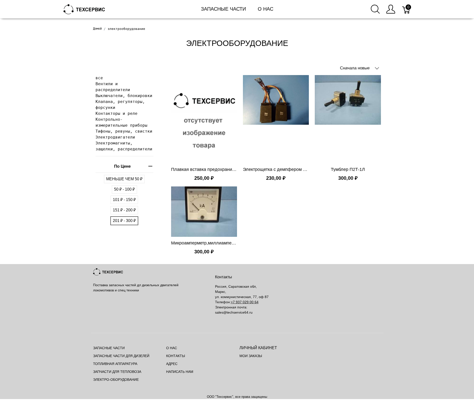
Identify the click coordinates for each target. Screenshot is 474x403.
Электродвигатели (115, 137)
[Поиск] (375, 9)
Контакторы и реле (117, 113)
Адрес (172, 364)
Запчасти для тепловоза (117, 372)
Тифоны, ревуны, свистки (124, 131)
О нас (265, 9)
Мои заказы (250, 356)
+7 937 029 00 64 (244, 302)
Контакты (175, 356)
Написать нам (179, 372)
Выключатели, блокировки (124, 95)
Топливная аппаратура (115, 364)
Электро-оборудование (116, 380)
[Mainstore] (84, 9)
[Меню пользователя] (391, 9)
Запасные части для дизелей (121, 356)
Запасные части (223, 9)
